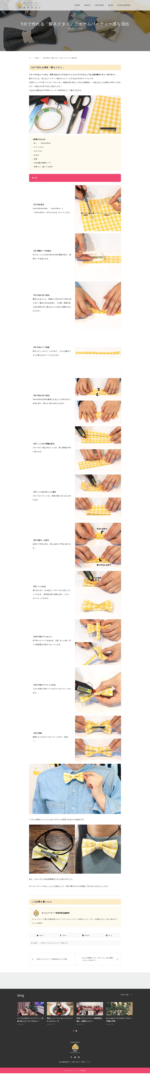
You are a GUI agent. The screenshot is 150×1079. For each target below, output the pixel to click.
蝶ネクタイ (65, 943)
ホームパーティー (55, 943)
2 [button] (76, 1030)
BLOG (110, 5)
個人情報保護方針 (64, 1062)
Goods (80, 28)
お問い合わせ (76, 1062)
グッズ (47, 943)
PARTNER (99, 5)
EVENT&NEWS (124, 5)
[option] (76, 1014)
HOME (77, 5)
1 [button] (73, 1030)
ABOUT (87, 5)
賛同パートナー (86, 1062)
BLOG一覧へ (125, 994)
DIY (44, 943)
